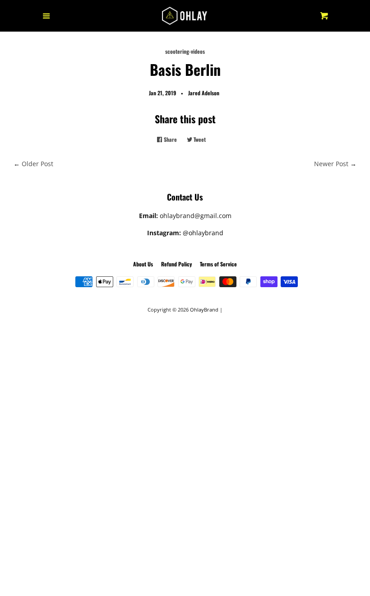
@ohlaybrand (203, 232)
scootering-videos (185, 51)
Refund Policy (176, 264)
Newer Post (331, 163)
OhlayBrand (204, 309)
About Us (143, 264)
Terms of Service (218, 264)
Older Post (37, 163)
